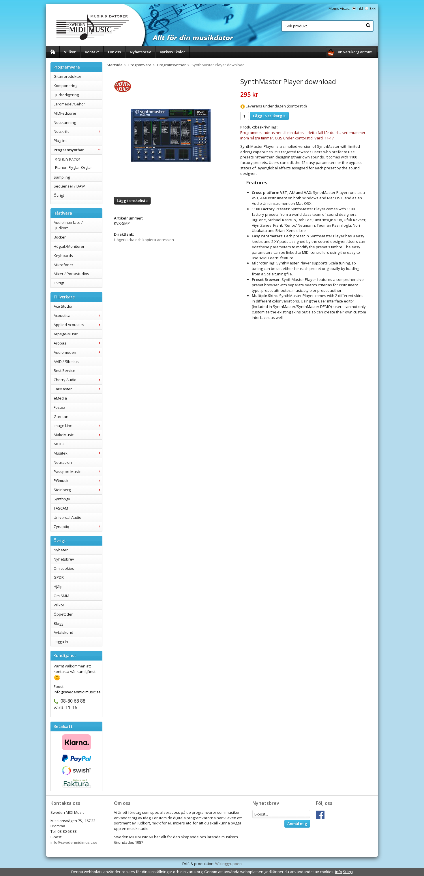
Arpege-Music (66, 333)
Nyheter (61, 550)
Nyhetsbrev (140, 51)
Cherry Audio (65, 379)
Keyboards (63, 255)
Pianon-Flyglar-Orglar (73, 167)
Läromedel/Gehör (69, 104)
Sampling (62, 177)
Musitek (60, 453)
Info (338, 871)
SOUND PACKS (67, 159)
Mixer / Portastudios (71, 273)
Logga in (61, 641)
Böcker (60, 237)
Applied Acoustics (69, 324)
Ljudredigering (66, 94)
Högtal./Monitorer (69, 246)
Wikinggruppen (228, 863)
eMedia (60, 398)
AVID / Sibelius (66, 361)
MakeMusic (64, 434)
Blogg (58, 623)
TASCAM (61, 508)
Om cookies (64, 568)
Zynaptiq (61, 526)
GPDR (59, 577)
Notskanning (65, 122)
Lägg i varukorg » (269, 115)
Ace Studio (63, 306)
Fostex (59, 407)
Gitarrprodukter (67, 76)
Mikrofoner (63, 264)
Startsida (115, 64)
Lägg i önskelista (132, 200)
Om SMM (61, 595)
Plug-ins (60, 140)
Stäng (348, 871)
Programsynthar (69, 149)
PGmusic (61, 480)
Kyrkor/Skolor (172, 51)
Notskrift (61, 131)
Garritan (61, 416)
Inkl (360, 8)
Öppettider (63, 614)
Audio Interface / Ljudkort (68, 225)
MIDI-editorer (65, 113)
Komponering (65, 85)
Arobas (60, 343)
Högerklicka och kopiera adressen (144, 239)
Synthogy (62, 499)
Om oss (114, 51)
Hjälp (58, 586)
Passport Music (67, 471)
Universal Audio (67, 517)
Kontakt (92, 51)
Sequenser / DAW (69, 186)
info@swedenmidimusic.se (73, 842)
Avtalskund (63, 632)
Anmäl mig (297, 823)
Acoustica (62, 315)
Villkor (70, 51)
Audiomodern (66, 352)
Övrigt (59, 195)
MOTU (59, 443)
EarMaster (63, 388)
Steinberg (62, 489)
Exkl (372, 8)
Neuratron (63, 462)
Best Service (64, 370)
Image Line (63, 425)
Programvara (139, 64)
